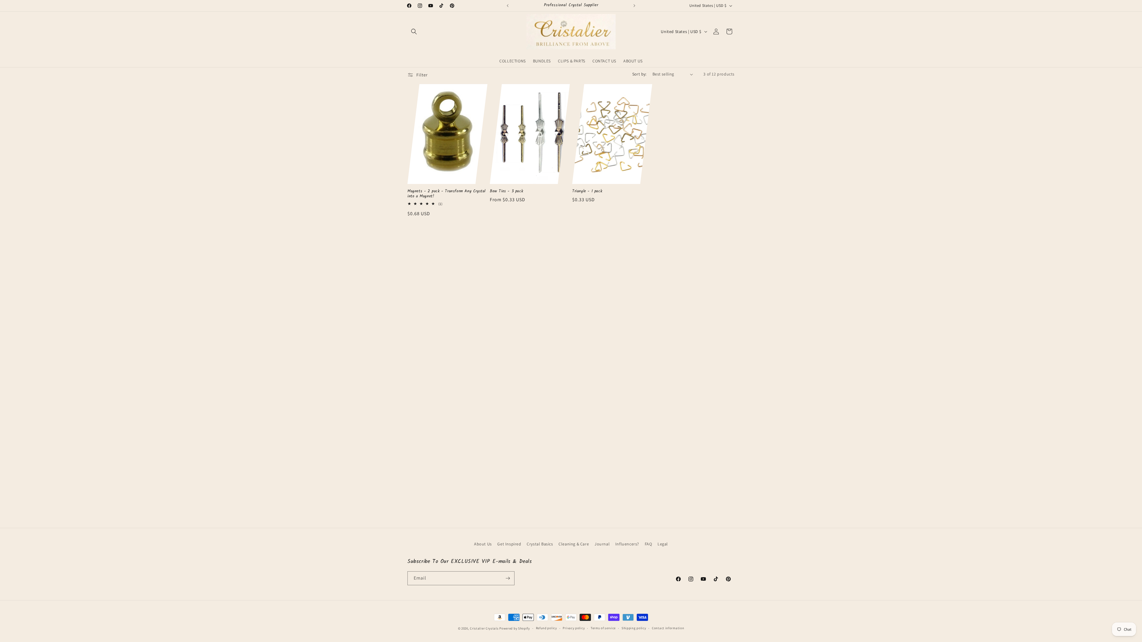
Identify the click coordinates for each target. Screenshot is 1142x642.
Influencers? (627, 544)
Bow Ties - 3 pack (506, 191)
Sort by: (639, 74)
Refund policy (546, 628)
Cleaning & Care (574, 544)
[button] (414, 31)
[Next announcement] (634, 5)
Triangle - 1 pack (587, 191)
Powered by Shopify (514, 628)
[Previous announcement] (507, 5)
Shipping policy (634, 628)
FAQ (648, 544)
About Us (483, 544)
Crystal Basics (540, 544)
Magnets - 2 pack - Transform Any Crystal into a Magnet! (446, 194)
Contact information (668, 628)
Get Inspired (509, 544)
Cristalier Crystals (484, 628)
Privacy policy (574, 628)
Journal (602, 544)
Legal (663, 544)
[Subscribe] (507, 578)
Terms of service (603, 628)
